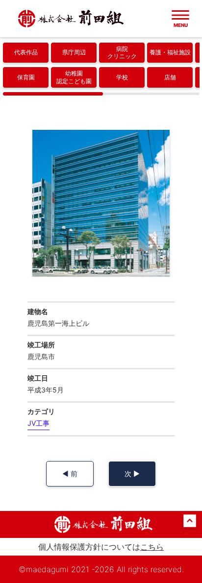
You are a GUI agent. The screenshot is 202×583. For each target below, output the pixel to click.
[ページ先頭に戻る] (189, 525)
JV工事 (38, 423)
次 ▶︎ (132, 473)
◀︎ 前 (69, 473)
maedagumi (47, 569)
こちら (152, 547)
